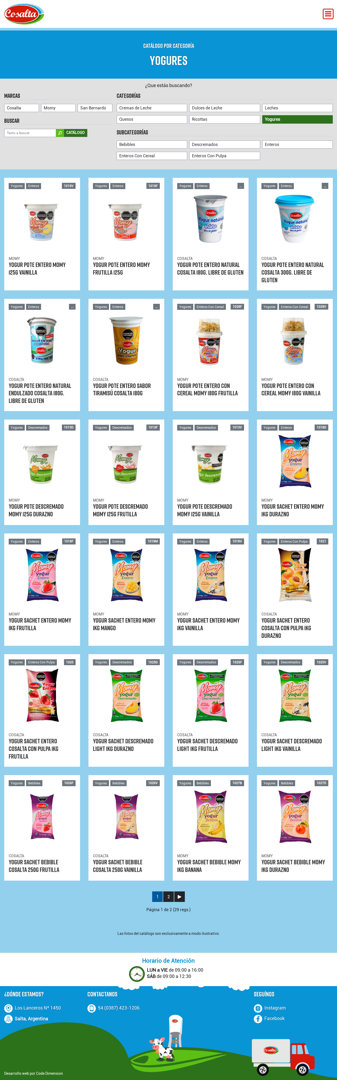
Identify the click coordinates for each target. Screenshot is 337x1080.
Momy (50, 107)
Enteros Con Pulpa (209, 155)
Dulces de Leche (207, 107)
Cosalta (14, 107)
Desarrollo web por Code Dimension (33, 1073)
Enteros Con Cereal (137, 155)
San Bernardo (93, 107)
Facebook (274, 1018)
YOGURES (168, 60)
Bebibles (127, 144)
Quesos (126, 119)
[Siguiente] (179, 896)
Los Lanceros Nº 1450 (38, 1008)
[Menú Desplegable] (328, 14)
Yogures (272, 119)
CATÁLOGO (75, 132)
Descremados (205, 144)
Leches (271, 107)
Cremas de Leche (135, 107)
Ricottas (199, 119)
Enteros (272, 144)
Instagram (275, 1008)
